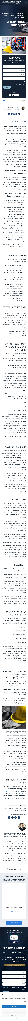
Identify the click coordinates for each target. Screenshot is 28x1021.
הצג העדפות (14, 1015)
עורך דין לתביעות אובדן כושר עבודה (14, 13)
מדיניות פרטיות (11, 1018)
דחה (14, 1011)
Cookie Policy (17, 1018)
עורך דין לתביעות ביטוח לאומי (16, 15)
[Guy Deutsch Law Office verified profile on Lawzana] (14, 939)
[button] (2, 994)
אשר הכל (14, 1006)
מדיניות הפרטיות (7, 987)
